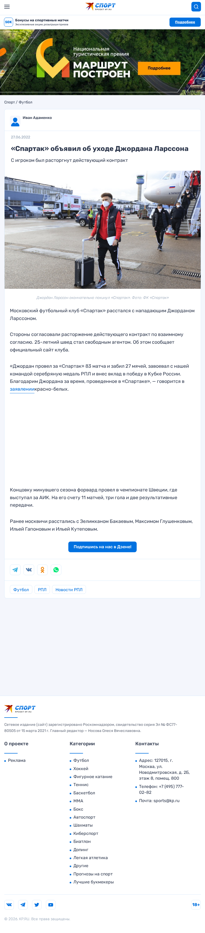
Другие (80, 865)
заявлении (22, 389)
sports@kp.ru (166, 800)
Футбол (25, 102)
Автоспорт (84, 817)
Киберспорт (85, 833)
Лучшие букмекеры (93, 881)
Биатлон (82, 841)
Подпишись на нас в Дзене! (102, 546)
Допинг (80, 849)
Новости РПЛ (69, 589)
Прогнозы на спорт (93, 873)
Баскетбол (84, 792)
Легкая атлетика (90, 857)
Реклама (17, 760)
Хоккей (80, 768)
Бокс (78, 809)
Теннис (81, 784)
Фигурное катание (92, 776)
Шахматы (83, 825)
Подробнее (185, 22)
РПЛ (42, 589)
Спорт (9, 102)
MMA (78, 800)
